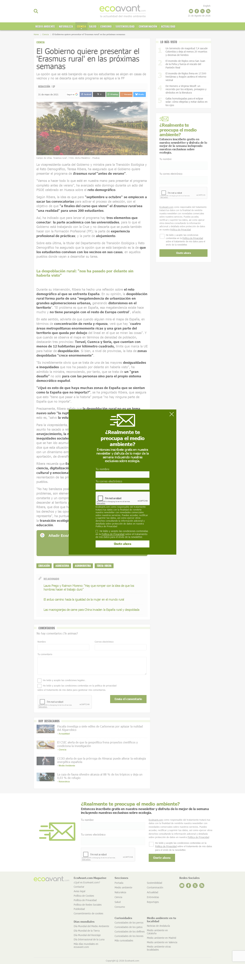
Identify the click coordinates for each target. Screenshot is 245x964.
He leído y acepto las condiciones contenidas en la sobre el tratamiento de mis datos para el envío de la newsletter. (122, 534)
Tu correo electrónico (109, 481)
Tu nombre (102, 469)
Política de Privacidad (106, 526)
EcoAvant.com (103, 506)
